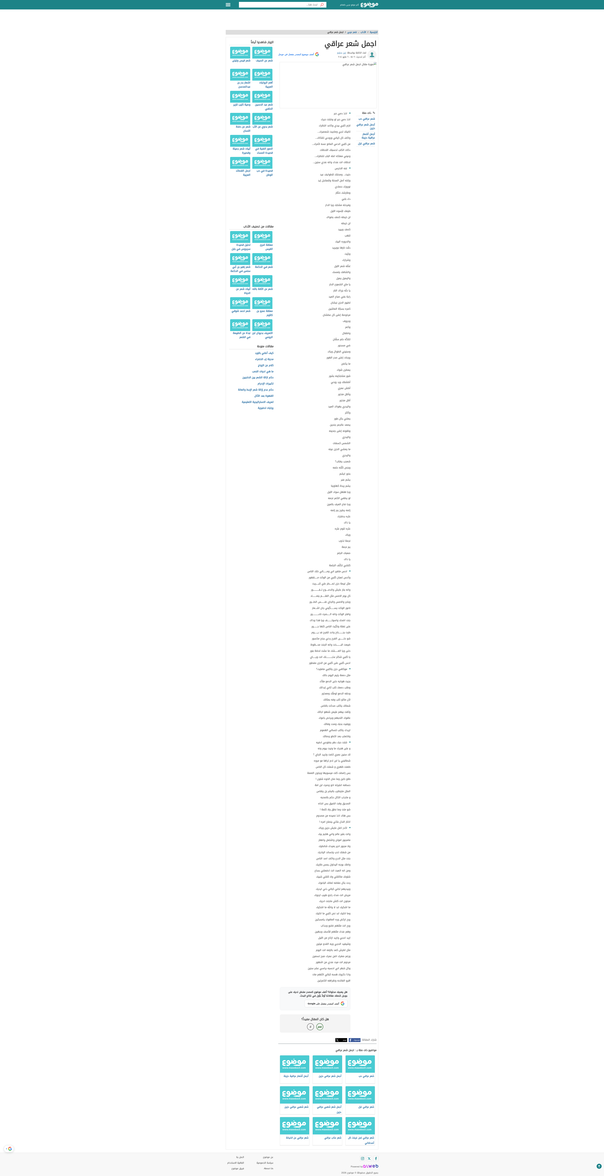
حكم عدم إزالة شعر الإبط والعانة (256, 390)
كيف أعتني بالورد (264, 353)
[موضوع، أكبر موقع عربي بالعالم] (369, 5)
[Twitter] (369, 1158)
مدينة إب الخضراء (264, 359)
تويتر (344, 1040)
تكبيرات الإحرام (266, 383)
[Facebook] (375, 1158)
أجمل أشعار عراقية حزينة (368, 136)
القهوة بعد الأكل (264, 396)
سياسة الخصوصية (265, 1163)
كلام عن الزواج (266, 365)
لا (310, 1026)
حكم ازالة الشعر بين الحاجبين (258, 377)
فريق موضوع (238, 1168)
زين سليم (341, 53)
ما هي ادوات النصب (263, 371)
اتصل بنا (240, 1157)
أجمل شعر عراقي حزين (365, 126)
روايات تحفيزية (266, 408)
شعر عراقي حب (366, 118)
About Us (268, 1168)
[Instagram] (362, 1158)
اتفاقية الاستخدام (235, 1163)
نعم (320, 1026)
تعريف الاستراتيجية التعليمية (258, 402)
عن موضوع (268, 1157)
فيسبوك (357, 1040)
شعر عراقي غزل (366, 143)
